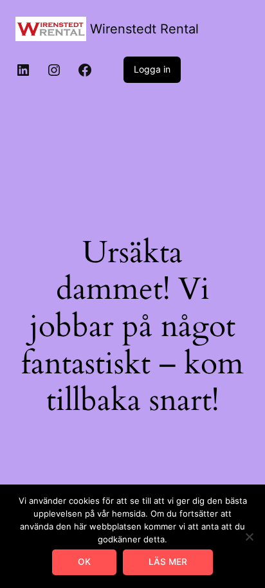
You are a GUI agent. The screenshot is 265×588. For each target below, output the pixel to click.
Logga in (152, 69)
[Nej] (248, 536)
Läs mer (168, 562)
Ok (84, 562)
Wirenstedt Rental (144, 29)
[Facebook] (85, 70)
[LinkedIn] (23, 70)
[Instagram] (54, 70)
